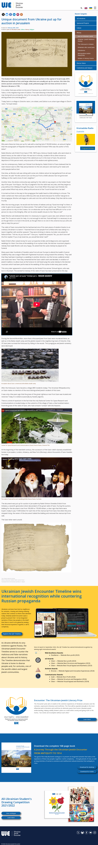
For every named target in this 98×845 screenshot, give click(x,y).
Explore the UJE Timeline (12, 634)
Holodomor (81, 50)
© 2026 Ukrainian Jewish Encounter (10, 844)
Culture (23, 29)
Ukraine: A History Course (86, 58)
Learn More (87, 719)
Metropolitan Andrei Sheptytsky (84, 54)
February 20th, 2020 (13, 28)
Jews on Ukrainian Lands (13, 29)
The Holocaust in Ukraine (86, 44)
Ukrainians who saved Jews (86, 47)
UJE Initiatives (81, 18)
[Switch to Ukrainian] (90, 8)
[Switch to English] (86, 8)
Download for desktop (87, 767)
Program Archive (88, 148)
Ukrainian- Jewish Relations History (86, 40)
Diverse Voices (81, 63)
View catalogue (11, 813)
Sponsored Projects (83, 23)
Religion (32, 29)
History (27, 29)
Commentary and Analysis (84, 68)
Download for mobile (87, 771)
